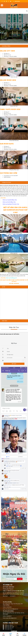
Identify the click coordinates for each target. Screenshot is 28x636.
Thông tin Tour (6, 182)
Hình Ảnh (4, 320)
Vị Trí (3, 287)
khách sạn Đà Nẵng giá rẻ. (11, 277)
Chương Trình (6, 46)
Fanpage (14, 631)
